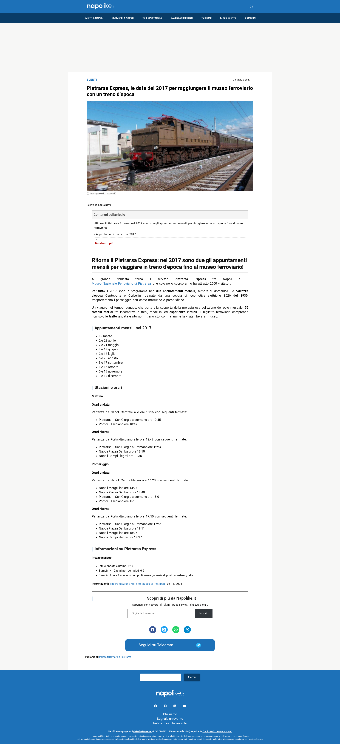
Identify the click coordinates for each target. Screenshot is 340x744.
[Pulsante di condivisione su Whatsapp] (175, 629)
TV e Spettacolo (152, 18)
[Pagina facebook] (156, 706)
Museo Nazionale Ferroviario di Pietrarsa (121, 283)
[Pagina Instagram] (165, 706)
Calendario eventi (182, 18)
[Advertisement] (170, 47)
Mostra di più (104, 243)
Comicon (250, 18)
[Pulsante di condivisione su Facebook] (152, 629)
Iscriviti (203, 613)
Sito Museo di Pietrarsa (150, 583)
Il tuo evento (228, 18)
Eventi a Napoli (94, 18)
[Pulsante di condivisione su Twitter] (164, 629)
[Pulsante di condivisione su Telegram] (187, 629)
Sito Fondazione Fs (122, 583)
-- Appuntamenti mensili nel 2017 (115, 234)
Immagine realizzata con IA (103, 193)
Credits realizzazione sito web (217, 731)
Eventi (92, 79)
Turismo (207, 18)
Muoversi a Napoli (123, 18)
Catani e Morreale (142, 731)
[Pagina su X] (175, 706)
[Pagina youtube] (184, 706)
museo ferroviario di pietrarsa (115, 657)
